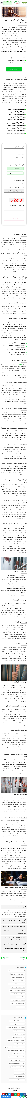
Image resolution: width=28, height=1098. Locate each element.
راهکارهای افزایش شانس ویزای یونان (17, 1063)
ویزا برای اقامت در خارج (20, 1034)
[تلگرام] (20, 1096)
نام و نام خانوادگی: (19, 147)
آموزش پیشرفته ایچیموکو (19, 1073)
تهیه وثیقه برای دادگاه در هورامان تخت (17, 971)
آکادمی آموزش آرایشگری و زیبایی (18, 1066)
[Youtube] (3, 1094)
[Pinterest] (12, 1094)
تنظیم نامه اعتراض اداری (20, 1076)
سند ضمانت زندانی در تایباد (19, 980)
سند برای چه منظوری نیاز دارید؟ (16, 187)
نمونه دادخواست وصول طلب (19, 1053)
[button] (1, 3)
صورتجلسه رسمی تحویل (20, 1070)
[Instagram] (6, 1094)
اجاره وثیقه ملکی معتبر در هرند (18, 977)
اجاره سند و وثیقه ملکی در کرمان (18, 993)
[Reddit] (18, 1094)
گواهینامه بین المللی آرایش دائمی (18, 1060)
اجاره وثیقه (20, 364)
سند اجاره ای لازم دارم (16, 168)
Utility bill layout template (19, 1047)
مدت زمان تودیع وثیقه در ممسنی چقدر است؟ (14, 926)
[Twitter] (9, 1094)
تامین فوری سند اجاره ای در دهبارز (17, 1003)
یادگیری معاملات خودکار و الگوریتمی (17, 1079)
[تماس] (26, 1096)
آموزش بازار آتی (8, 1047)
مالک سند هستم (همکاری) (15, 173)
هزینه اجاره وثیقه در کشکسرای (18, 987)
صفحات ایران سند (14, 1090)
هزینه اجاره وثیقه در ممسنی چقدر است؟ (15, 907)
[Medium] (15, 1094)
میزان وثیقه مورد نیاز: (18, 180)
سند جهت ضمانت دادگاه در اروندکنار (17, 990)
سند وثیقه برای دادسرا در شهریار (18, 974)
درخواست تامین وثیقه (6, 1096)
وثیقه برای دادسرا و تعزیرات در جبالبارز (17, 984)
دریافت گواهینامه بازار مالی (19, 1030)
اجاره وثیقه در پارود (21, 1006)
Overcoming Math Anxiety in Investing (16, 1040)
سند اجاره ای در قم (21, 997)
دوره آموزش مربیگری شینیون (19, 1037)
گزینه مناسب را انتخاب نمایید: (16, 165)
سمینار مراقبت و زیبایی (20, 1043)
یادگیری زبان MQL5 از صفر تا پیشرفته (17, 1057)
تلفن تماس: (20, 154)
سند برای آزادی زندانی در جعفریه (18, 1000)
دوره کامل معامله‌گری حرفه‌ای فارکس (17, 1021)
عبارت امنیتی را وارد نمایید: (17, 205)
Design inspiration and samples (18, 1024)
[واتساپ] (23, 1096)
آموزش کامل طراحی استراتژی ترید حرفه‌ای (16, 1050)
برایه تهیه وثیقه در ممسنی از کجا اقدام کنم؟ (14, 944)
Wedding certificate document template (16, 1027)
